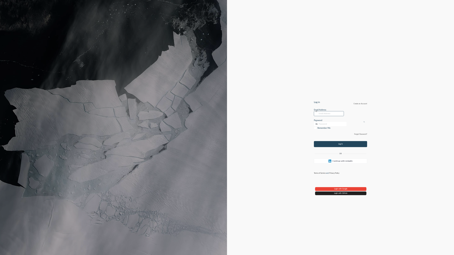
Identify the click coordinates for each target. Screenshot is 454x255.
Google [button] (344, 189)
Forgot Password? (360, 134)
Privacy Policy (334, 173)
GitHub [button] (344, 193)
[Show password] (349, 124)
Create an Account (360, 104)
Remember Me (323, 128)
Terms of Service (320, 173)
